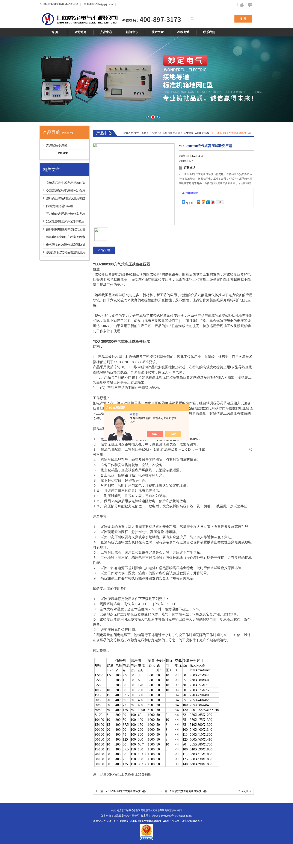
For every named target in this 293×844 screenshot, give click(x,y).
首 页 (54, 32)
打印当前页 (192, 193)
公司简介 (80, 32)
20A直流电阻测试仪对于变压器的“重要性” (63, 222)
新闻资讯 (140, 810)
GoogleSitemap (184, 815)
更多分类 (62, 153)
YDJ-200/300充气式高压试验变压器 (126, 791)
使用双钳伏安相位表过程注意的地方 (64, 253)
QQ (241, 5)
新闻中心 (132, 32)
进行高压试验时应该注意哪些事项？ (64, 199)
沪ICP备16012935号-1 (164, 815)
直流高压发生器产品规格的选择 (64, 184)
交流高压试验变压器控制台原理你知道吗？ (64, 191)
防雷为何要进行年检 (59, 206)
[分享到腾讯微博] (207, 202)
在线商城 (183, 32)
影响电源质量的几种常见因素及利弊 (64, 238)
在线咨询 (249, 5)
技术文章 (158, 32)
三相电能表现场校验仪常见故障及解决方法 (64, 215)
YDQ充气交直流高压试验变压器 (188, 791)
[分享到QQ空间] (198, 202)
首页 (143, 133)
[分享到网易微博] (212, 202)
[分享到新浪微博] (203, 202)
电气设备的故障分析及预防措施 (64, 246)
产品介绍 (104, 250)
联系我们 (209, 32)
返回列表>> (245, 791)
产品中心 (106, 32)
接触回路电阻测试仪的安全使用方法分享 (64, 230)
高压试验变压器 (56, 145)
